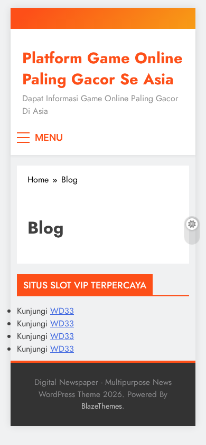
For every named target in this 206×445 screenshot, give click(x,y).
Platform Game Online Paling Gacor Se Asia (102, 68)
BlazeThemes (101, 406)
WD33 (62, 311)
